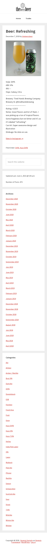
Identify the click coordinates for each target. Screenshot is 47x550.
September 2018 (12, 320)
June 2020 (10, 214)
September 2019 (12, 262)
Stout (8, 504)
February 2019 (11, 293)
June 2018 (10, 335)
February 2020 (11, 235)
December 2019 (12, 246)
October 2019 (11, 256)
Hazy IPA (9, 431)
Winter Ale (10, 520)
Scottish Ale (10, 494)
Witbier (9, 525)
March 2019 (10, 288)
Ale (7, 362)
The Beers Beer (23, 6)
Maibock (9, 462)
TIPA (8, 510)
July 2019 (9, 267)
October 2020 (11, 209)
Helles (8, 441)
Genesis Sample (26, 540)
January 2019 (11, 299)
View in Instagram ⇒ (14, 138)
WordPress (25, 542)
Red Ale (9, 478)
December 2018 (12, 304)
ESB (7, 399)
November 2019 (12, 251)
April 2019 (10, 283)
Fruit (8, 415)
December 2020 (12, 199)
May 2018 (9, 341)
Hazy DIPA (24, 148)
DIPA (17, 148)
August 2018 (10, 325)
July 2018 (9, 330)
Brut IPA (9, 378)
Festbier (9, 405)
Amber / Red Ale (12, 373)
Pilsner (8, 473)
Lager (8, 457)
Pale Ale (9, 468)
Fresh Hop (10, 410)
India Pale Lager (12, 447)
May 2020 (9, 220)
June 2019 (10, 272)
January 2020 (11, 241)
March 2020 (10, 230)
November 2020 (12, 204)
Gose (8, 420)
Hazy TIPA (10, 436)
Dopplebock (10, 394)
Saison (8, 483)
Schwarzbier (10, 489)
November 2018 (12, 309)
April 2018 (10, 346)
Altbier (8, 368)
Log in (33, 542)
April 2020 (10, 225)
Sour (7, 499)
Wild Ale (9, 515)
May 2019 (9, 277)
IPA (7, 452)
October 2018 (11, 314)
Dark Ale (9, 384)
